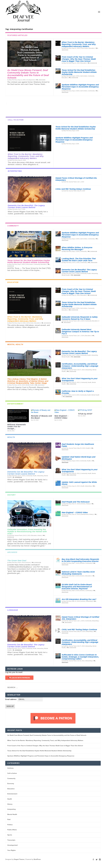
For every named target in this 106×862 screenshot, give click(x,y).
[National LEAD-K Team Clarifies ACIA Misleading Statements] (58, 572)
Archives (83, 504)
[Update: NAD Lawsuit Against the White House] (58, 483)
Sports (9, 835)
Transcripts (11, 840)
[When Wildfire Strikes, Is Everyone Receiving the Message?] (58, 248)
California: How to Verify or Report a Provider (78, 392)
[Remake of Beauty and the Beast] (41, 411)
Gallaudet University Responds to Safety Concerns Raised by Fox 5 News (80, 318)
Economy (10, 783)
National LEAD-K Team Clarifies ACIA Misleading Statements (78, 573)
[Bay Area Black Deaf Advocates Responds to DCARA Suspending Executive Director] (58, 560)
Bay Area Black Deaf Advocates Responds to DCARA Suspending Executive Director (80, 560)
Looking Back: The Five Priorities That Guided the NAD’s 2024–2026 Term (79, 260)
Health (89, 273)
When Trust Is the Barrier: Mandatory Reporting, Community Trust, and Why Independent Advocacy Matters (79, 44)
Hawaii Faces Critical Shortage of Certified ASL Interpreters (76, 179)
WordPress (37, 859)
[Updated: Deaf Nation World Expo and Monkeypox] (58, 458)
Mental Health (66, 275)
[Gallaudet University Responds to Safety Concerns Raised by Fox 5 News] (58, 318)
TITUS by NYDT (85, 414)
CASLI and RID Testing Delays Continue (73, 189)
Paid (8, 819)
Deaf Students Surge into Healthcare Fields (78, 445)
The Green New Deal (16, 561)
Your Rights (11, 850)
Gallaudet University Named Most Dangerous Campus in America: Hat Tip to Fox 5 (80, 331)
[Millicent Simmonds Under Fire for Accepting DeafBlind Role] (18, 415)
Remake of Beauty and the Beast (41, 417)
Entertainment (85, 514)
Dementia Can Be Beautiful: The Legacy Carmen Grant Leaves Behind (26, 206)
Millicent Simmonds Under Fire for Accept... (16, 427)
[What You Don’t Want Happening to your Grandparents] (58, 379)
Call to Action (84, 48)
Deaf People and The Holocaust (76, 502)
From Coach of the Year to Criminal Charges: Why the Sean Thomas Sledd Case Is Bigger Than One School (79, 59)
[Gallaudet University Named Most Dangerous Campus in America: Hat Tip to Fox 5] (58, 330)
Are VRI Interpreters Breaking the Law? (79, 599)
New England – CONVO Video (61, 417)
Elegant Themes (19, 859)
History (39, 535)
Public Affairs (12, 830)
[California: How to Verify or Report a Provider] (58, 392)
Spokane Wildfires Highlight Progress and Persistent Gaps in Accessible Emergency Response (80, 87)
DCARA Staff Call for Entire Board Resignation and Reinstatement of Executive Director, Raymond (77, 587)
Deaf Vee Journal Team (69, 182)
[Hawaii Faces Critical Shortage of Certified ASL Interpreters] (58, 618)
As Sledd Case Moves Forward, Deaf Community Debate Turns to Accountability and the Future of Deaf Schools (28, 74)
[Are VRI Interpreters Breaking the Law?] (58, 600)
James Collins (67, 395)
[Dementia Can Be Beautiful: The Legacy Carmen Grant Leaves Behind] (29, 189)
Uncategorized (30, 80)
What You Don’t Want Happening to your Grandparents (80, 379)
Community (91, 76)
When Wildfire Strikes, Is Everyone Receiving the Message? (77, 248)
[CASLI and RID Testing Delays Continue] (58, 630)
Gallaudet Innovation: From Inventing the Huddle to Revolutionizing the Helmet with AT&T (27, 531)
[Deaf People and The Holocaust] (58, 502)
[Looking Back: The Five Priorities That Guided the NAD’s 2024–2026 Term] (58, 259)
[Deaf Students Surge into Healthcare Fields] (58, 445)
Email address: (11, 699)
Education (91, 48)
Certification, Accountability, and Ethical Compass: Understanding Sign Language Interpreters (80, 366)
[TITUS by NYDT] (88, 410)
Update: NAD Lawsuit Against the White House (79, 483)
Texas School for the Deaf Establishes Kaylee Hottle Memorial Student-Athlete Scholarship (79, 72)
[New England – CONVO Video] (65, 411)
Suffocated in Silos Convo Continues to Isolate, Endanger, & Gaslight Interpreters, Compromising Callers (80, 657)
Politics (10, 824)
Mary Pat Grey (13, 80)
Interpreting (94, 273)
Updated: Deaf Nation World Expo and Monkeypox (78, 458)
